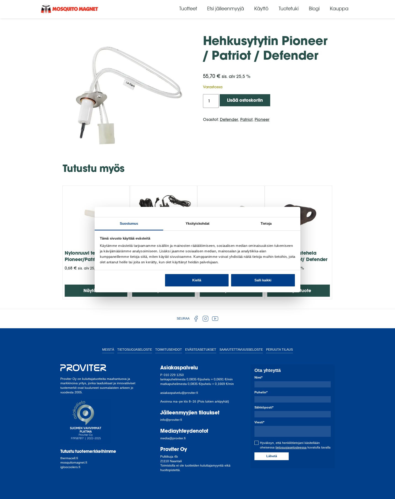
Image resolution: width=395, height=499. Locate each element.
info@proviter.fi (171, 420)
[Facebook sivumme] (196, 318)
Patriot (246, 119)
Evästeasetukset (200, 349)
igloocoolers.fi (70, 467)
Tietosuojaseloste (134, 349)
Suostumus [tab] (129, 223)
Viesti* (259, 422)
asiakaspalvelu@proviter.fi (179, 393)
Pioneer (262, 119)
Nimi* (258, 377)
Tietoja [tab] (266, 223)
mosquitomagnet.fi (73, 462)
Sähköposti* (263, 407)
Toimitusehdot (168, 349)
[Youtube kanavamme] (215, 318)
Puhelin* (260, 392)
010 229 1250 (174, 375)
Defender (229, 119)
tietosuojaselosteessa (291, 447)
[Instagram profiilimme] (205, 318)
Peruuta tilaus (279, 349)
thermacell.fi (69, 458)
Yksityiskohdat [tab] (197, 223)
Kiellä (196, 280)
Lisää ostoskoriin (245, 100)
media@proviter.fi (173, 438)
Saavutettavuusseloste (241, 349)
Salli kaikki (262, 280)
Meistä (108, 349)
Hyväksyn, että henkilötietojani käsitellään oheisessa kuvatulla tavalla (295, 445)
